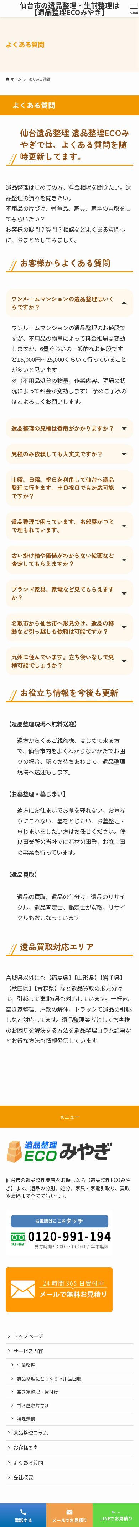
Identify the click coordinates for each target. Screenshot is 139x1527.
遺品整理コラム (30, 1432)
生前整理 (26, 1365)
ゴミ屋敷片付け (33, 1405)
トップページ (28, 1336)
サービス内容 (28, 1350)
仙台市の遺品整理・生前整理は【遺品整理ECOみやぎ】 (69, 9)
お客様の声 (25, 1447)
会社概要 (23, 1477)
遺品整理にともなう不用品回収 (49, 1378)
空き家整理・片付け (37, 1391)
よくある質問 (28, 1462)
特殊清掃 (26, 1418)
